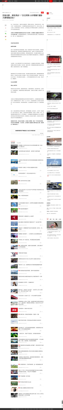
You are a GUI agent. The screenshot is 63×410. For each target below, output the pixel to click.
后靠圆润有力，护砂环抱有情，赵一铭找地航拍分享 (31, 364)
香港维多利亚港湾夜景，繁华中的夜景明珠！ (30, 270)
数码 (56, 219)
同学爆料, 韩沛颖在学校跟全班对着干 (53, 148)
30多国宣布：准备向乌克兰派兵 (25, 308)
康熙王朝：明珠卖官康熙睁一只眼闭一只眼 (29, 314)
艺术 (47, 219)
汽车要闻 (48, 181)
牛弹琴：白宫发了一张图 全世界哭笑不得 (53, 64)
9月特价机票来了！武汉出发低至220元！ (27, 173)
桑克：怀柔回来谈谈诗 (23, 195)
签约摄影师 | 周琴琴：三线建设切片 (26, 282)
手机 (53, 219)
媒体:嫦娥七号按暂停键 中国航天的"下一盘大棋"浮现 (29, 222)
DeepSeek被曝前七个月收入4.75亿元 (53, 170)
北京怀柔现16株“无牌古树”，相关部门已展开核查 (29, 151)
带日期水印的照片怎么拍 (25, 382)
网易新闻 (50, 12)
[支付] (45, 1)
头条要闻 (48, 54)
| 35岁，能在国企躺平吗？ (51, 213)
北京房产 (48, 18)
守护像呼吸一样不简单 (25, 376)
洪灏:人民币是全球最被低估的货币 (52, 108)
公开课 (60, 219)
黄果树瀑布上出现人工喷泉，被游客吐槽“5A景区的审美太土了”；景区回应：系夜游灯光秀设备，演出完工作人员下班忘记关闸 (31, 303)
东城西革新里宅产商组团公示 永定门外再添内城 (25, 130)
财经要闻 (48, 91)
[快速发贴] (5, 25)
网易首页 (3, 12)
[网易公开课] (39, 1)
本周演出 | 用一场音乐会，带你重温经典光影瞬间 (29, 239)
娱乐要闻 (48, 136)
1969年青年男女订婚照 (25, 180)
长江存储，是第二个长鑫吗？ (51, 106)
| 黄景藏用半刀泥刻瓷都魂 (52, 211)
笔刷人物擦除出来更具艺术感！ (27, 387)
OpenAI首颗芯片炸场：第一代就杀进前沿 (53, 172)
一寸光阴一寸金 (49, 30)
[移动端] (35, 1)
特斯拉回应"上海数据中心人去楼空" (26, 216)
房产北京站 (41, 133)
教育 (50, 219)
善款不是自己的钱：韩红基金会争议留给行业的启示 (29, 320)
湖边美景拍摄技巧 (24, 208)
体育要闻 (48, 111)
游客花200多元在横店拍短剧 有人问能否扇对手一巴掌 (30, 276)
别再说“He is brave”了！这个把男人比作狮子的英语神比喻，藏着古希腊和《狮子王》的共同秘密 (54, 233)
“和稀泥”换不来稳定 (22, 253)
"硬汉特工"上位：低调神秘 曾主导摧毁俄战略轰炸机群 (30, 264)
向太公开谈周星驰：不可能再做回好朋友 (53, 146)
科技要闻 (48, 157)
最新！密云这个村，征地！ (51, 32)
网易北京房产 (7, 12)
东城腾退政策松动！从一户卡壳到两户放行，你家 (54, 34)
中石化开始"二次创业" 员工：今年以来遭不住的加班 (29, 295)
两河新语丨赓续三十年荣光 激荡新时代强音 (27, 167)
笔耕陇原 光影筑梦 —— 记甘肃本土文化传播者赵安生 (30, 233)
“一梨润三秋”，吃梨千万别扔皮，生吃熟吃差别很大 (29, 333)
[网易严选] (42, 1)
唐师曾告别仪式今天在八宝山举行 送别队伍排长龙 (29, 258)
